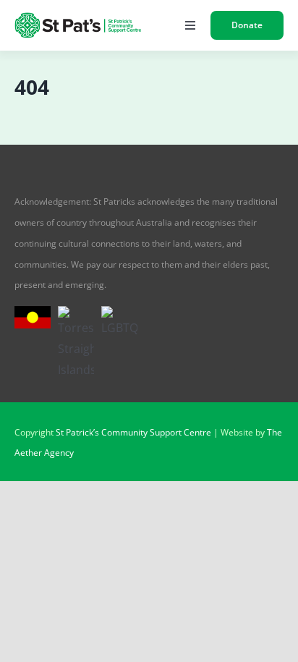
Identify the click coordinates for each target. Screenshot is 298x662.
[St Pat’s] (79, 18)
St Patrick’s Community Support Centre (133, 432)
